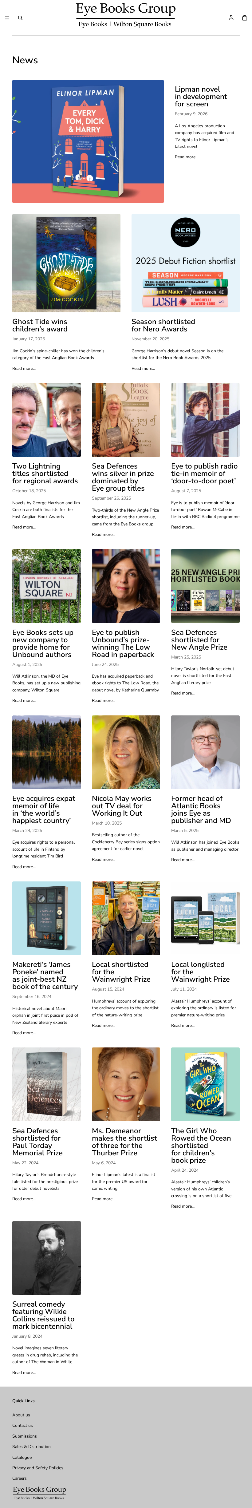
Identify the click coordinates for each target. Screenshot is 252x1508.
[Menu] (7, 18)
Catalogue (22, 1457)
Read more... (186, 157)
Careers (19, 1478)
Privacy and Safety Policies (37, 1468)
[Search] (20, 18)
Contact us (22, 1425)
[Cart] (244, 18)
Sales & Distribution (31, 1447)
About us (21, 1415)
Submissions (24, 1436)
